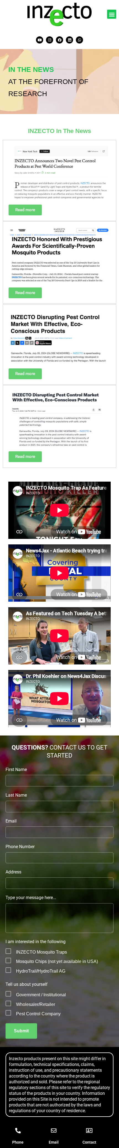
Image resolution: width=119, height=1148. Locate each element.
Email (11, 821)
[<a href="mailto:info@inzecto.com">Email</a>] (53, 1130)
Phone (18, 1142)
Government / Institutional (41, 994)
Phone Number (20, 846)
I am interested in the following (36, 941)
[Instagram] (49, 40)
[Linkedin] (69, 40)
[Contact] (89, 1130)
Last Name (16, 795)
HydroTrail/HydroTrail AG (40, 971)
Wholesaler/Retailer (35, 1004)
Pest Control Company (38, 1013)
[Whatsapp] (79, 40)
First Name (16, 769)
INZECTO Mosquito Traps (41, 952)
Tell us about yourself (27, 984)
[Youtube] (39, 40)
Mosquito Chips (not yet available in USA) (57, 961)
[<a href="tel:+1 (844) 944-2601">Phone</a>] (18, 1130)
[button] (111, 14)
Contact (89, 1142)
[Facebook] (59, 40)
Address (13, 872)
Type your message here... (31, 897)
